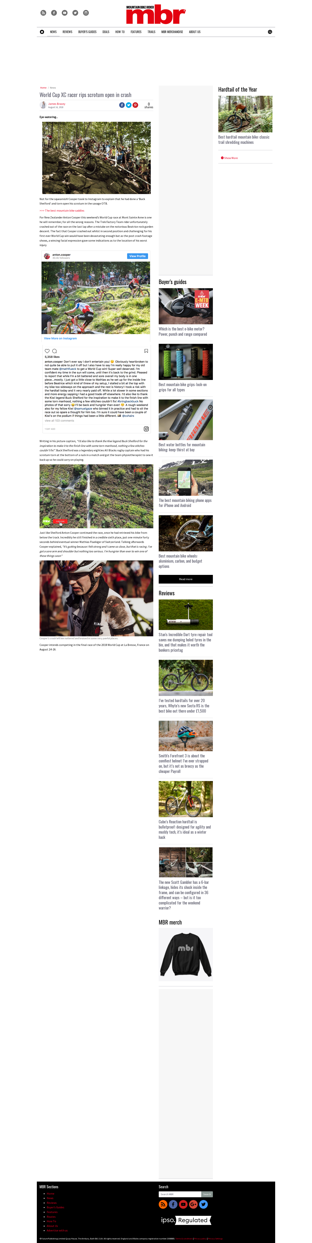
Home (43, 87)
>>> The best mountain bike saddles (62, 210)
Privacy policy (200, 1238)
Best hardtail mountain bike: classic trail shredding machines (243, 139)
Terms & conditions (184, 1238)
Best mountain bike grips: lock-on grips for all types (183, 386)
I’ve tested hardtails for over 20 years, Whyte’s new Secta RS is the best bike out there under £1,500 (184, 705)
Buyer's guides (173, 282)
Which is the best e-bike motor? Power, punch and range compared (183, 331)
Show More (231, 158)
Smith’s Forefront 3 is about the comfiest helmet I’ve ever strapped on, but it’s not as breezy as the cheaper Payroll (183, 763)
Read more (185, 579)
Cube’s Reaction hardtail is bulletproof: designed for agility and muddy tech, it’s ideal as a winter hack (185, 829)
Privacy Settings (215, 1238)
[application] (96, 496)
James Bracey (56, 104)
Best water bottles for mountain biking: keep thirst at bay (182, 447)
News (53, 87)
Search (207, 1194)
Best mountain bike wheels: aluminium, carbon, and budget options (180, 561)
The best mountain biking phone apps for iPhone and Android (185, 502)
